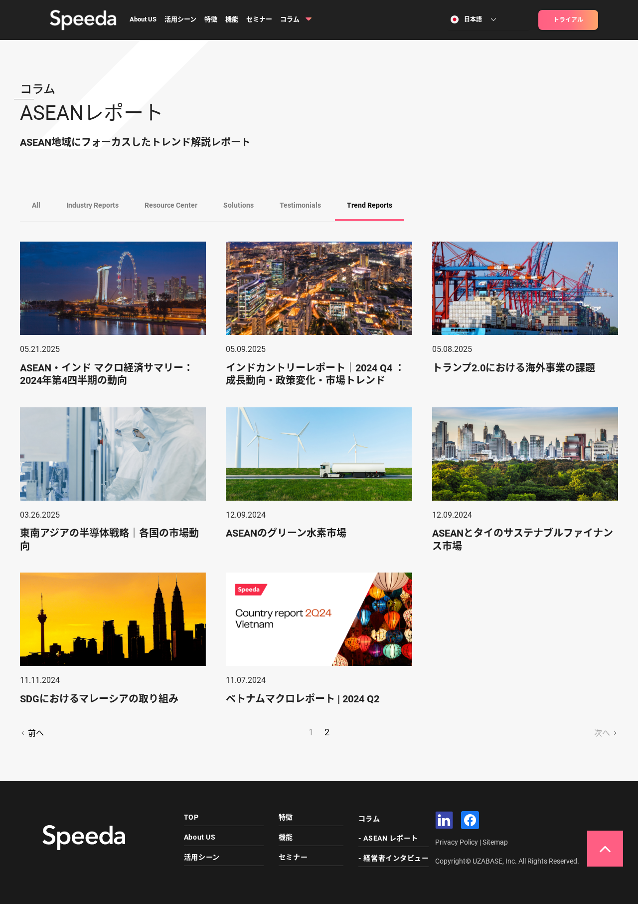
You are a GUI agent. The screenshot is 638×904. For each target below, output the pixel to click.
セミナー (259, 19)
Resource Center (171, 205)
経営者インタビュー (396, 858)
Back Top (605, 849)
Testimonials (300, 205)
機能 (231, 19)
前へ (35, 733)
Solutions (238, 205)
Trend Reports (369, 205)
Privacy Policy (457, 842)
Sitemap (495, 842)
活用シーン (180, 19)
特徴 (210, 19)
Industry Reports (92, 205)
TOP (191, 817)
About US (143, 19)
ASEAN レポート (390, 838)
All (36, 205)
